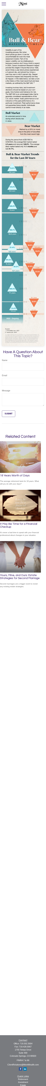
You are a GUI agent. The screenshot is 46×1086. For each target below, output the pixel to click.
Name (4, 360)
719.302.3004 (26, 1044)
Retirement (23, 1079)
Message (6, 391)
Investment (23, 1082)
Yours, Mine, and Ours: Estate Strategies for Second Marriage (20, 577)
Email (4, 375)
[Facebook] (20, 1069)
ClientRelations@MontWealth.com (23, 1065)
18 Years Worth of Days (15, 475)
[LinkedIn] (25, 1069)
